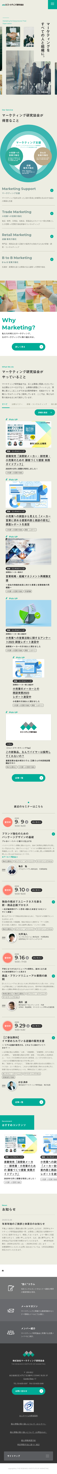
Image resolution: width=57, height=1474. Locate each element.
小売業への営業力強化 (14, 473)
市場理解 (28, 591)
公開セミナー (17, 404)
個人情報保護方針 (28, 1440)
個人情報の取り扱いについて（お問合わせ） (28, 1432)
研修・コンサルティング (37, 404)
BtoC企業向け (11, 767)
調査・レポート (30, 530)
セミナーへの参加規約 (28, 1416)
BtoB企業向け (8, 994)
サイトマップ (13, 1456)
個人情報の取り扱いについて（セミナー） (28, 1424)
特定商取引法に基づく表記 (28, 1445)
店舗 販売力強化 (8, 1077)
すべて (5, 404)
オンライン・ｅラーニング (24, 861)
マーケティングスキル (44, 861)
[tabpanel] (20, 1159)
